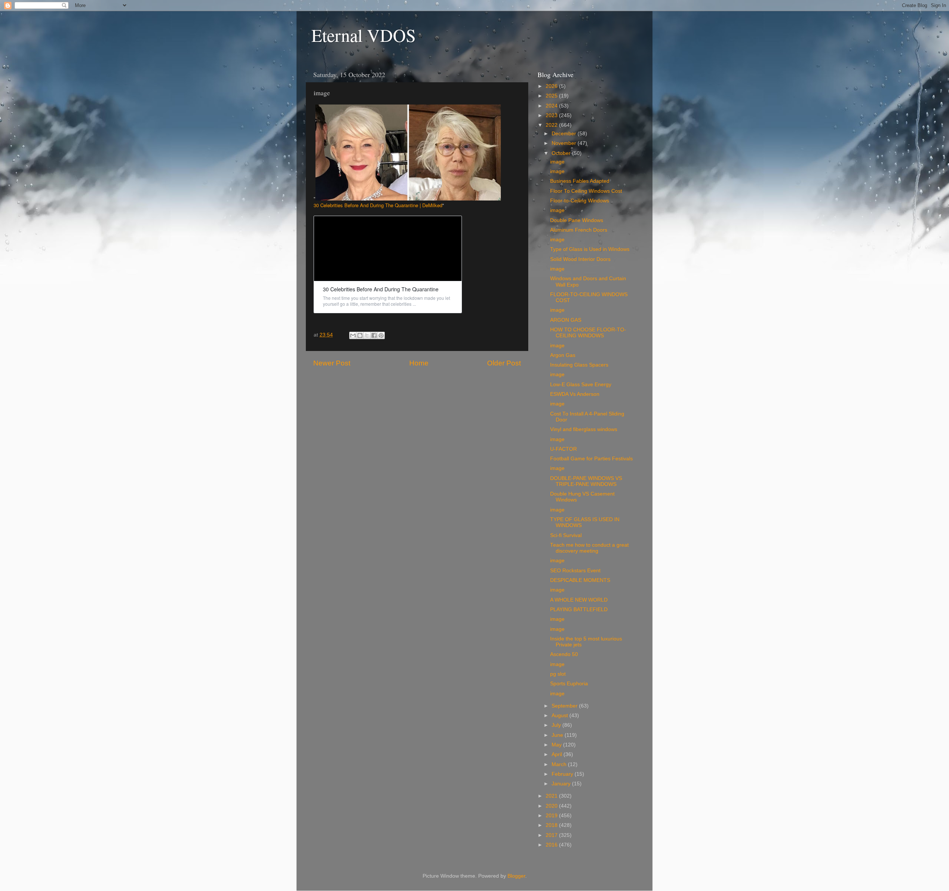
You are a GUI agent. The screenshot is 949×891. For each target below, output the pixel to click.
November (565, 143)
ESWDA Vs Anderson (574, 394)
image (557, 162)
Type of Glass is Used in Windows (589, 249)
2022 (552, 125)
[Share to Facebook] (374, 335)
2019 (552, 815)
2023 (552, 115)
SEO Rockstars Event (575, 570)
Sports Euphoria (569, 683)
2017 (552, 835)
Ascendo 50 (564, 654)
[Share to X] (367, 335)
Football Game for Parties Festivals (591, 458)
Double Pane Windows (576, 220)
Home (419, 363)
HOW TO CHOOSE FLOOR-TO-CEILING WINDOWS (588, 332)
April (557, 754)
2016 (552, 845)
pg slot (558, 674)
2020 (552, 806)
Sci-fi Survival (566, 535)
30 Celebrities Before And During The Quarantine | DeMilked (378, 205)
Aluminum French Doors (578, 230)
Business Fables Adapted (579, 181)
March (560, 764)
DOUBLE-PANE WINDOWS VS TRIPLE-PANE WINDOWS (586, 481)
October (562, 153)
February (563, 774)
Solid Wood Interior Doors (580, 259)
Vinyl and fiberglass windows (583, 429)
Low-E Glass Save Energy (580, 384)
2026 (552, 86)
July (557, 725)
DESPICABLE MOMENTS (580, 580)
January (562, 783)
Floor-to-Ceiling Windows (579, 200)
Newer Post (331, 363)
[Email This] (353, 335)
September (565, 706)
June (558, 735)
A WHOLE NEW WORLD (579, 600)
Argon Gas (562, 355)
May (557, 745)
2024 (552, 106)
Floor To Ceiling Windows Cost (586, 191)
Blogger (516, 876)
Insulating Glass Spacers (579, 365)
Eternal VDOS (363, 35)
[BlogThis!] (360, 335)
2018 (552, 825)
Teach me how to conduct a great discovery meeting (589, 548)
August (560, 715)
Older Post (504, 363)
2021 (552, 796)
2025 (552, 96)
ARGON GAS (565, 320)
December (565, 133)
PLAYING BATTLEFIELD (579, 609)
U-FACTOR (563, 449)
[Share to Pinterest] (381, 335)
